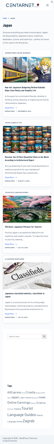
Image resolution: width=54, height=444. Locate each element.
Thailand (17, 409)
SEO (8, 409)
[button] (52, 2)
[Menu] (47, 5)
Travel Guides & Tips (13, 122)
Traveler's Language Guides (16, 192)
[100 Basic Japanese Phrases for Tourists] (27, 209)
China (23, 393)
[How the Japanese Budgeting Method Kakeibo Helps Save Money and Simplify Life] (27, 69)
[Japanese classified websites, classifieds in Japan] (27, 275)
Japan (15, 397)
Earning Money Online (13, 53)
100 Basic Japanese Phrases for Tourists (23, 226)
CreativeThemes (10, 441)
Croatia (30, 392)
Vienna (19, 421)
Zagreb (28, 420)
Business (26, 53)
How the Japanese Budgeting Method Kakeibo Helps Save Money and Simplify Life (25, 89)
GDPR (43, 393)
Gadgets (38, 393)
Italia (8, 398)
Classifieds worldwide (14, 259)
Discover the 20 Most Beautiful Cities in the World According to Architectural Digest (27, 158)
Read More (9, 108)
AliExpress (14, 392)
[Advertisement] (27, 371)
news (42, 397)
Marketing (35, 398)
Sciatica (40, 402)
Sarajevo (33, 403)
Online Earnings (18, 402)
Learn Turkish (25, 397)
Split (11, 409)
